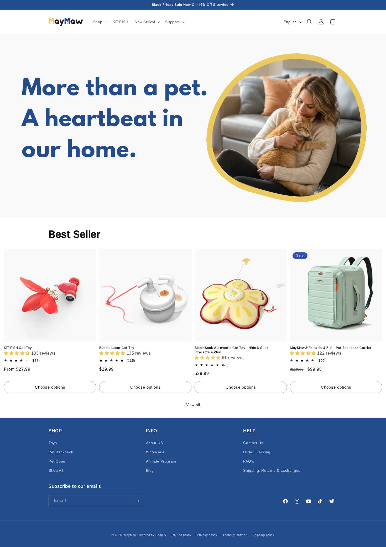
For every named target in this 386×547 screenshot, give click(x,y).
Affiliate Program (161, 461)
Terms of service (235, 534)
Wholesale (155, 452)
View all (193, 405)
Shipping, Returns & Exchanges (271, 470)
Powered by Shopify (152, 534)
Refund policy (181, 534)
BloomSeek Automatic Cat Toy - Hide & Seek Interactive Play (232, 350)
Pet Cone (57, 461)
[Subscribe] (137, 501)
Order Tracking (256, 452)
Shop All (56, 470)
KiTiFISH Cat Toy (18, 348)
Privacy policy (207, 534)
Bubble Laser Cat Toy (116, 348)
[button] (99, 21)
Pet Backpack (61, 452)
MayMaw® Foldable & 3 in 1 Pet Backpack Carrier (331, 348)
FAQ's (248, 461)
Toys (53, 443)
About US (154, 443)
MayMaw (130, 534)
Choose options (50, 387)
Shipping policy (263, 534)
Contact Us (253, 443)
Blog (150, 470)
